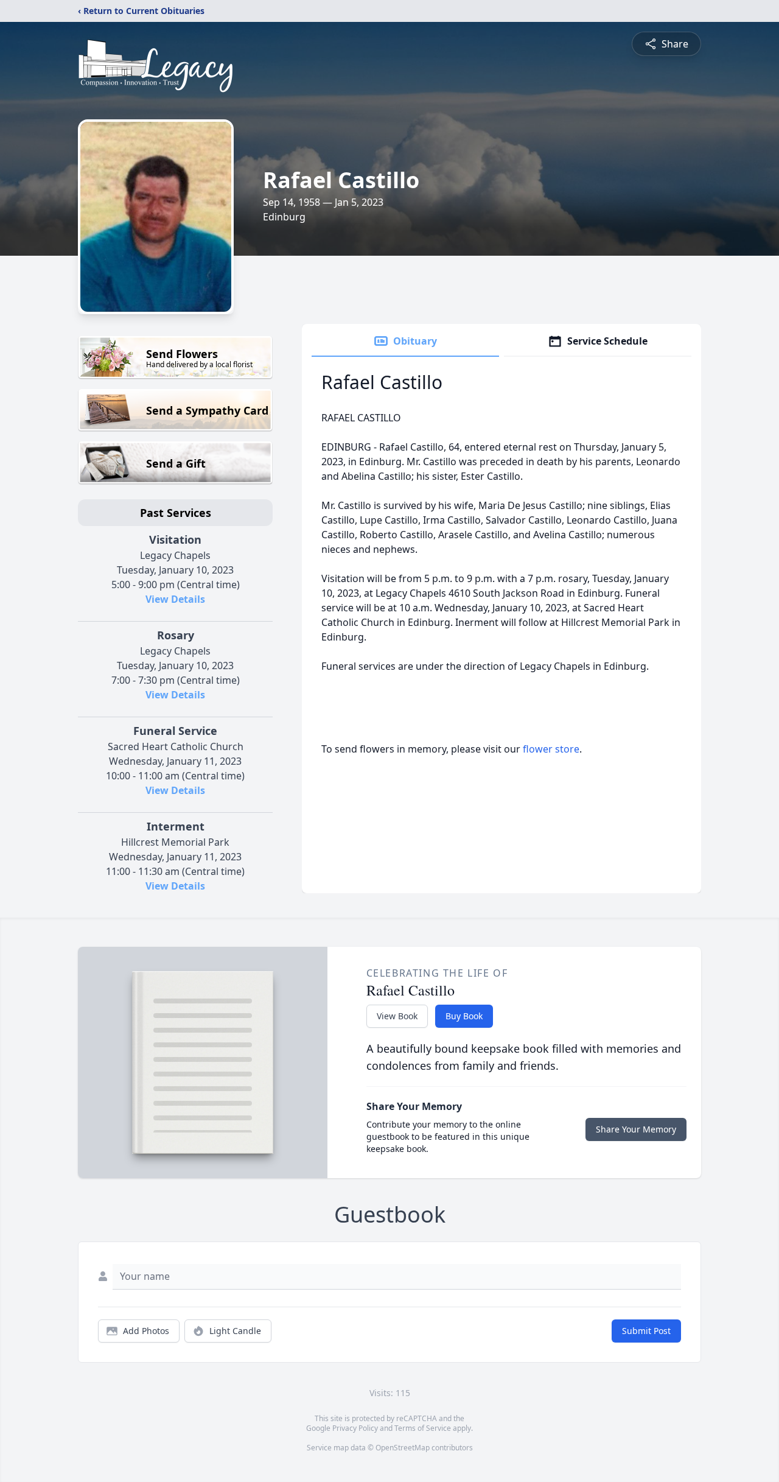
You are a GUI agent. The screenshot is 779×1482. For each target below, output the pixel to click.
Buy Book (464, 1016)
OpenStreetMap (403, 1447)
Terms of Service (422, 1428)
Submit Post (646, 1330)
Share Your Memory (636, 1129)
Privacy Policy (355, 1428)
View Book (397, 1016)
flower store (551, 749)
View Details (175, 599)
